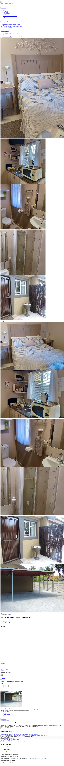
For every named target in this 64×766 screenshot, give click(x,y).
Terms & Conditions (7, 737)
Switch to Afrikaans (9, 24)
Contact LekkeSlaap (4, 734)
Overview (2, 622)
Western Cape (5, 11)
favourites (15, 24)
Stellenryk (5, 14)
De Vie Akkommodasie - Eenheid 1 (10, 16)
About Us (6, 27)
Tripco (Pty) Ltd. (5, 738)
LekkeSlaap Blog (18, 26)
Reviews (11, 622)
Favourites (2, 6)
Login (18, 24)
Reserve (2, 664)
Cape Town (5, 12)
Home (4, 10)
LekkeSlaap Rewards (4, 26)
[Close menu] (1, 19)
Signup (2, 27)
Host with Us (20, 734)
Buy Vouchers (12, 26)
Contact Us (10, 27)
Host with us (3, 25)
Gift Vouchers (25, 734)
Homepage (2, 24)
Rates (8, 622)
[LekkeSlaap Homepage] (3, 8)
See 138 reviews (4, 621)
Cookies (16, 740)
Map (5, 622)
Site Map (1, 737)
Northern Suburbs (6, 13)
